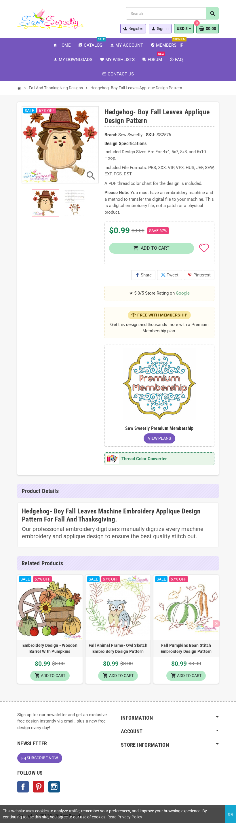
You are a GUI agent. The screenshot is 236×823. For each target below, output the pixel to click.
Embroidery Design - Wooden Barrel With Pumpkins (49, 648)
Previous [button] (19, 623)
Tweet (169, 275)
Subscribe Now (42, 758)
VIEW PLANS (159, 438)
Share (143, 275)
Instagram (54, 786)
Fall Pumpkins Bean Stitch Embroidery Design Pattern (186, 648)
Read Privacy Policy (124, 817)
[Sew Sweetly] (50, 18)
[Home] (19, 88)
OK (230, 814)
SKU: (150, 134)
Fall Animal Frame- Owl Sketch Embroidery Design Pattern (118, 648)
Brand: (110, 134)
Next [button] (216, 623)
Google (183, 293)
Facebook (23, 786)
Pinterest (199, 275)
